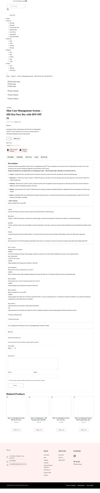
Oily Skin (12, 25)
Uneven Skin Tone (14, 27)
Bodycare (9, 38)
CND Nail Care (47, 469)
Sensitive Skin (13, 29)
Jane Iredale (46, 455)
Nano (45, 457)
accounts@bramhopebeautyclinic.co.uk (18, 464)
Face (11, 52)
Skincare (9, 20)
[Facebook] (74, 456)
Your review (11, 356)
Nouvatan (46, 475)
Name (10, 372)
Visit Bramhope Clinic (6, 1)
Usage (36, 157)
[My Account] (14, 15)
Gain (11, 65)
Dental (8, 63)
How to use (29, 157)
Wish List (61, 457)
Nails (11, 43)
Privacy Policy (90, 485)
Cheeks (11, 56)
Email (35, 372)
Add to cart (17, 138)
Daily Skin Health (14, 36)
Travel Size (12, 70)
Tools (11, 61)
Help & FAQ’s (62, 460)
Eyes (11, 41)
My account (61, 455)
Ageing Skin (13, 34)
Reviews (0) (44, 157)
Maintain (12, 68)
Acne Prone (13, 32)
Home (8, 18)
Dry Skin (12, 23)
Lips (11, 59)
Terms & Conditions (71, 485)
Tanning (12, 45)
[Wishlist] (10, 15)
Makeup (9, 50)
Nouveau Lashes (47, 472)
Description (11, 157)
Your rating (11, 346)
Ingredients (20, 157)
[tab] (10, 157)
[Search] (8, 9)
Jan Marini (46, 462)
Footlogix (46, 460)
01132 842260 (12, 460)
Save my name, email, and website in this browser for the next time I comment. (27, 380)
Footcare (12, 47)
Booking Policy (81, 485)
